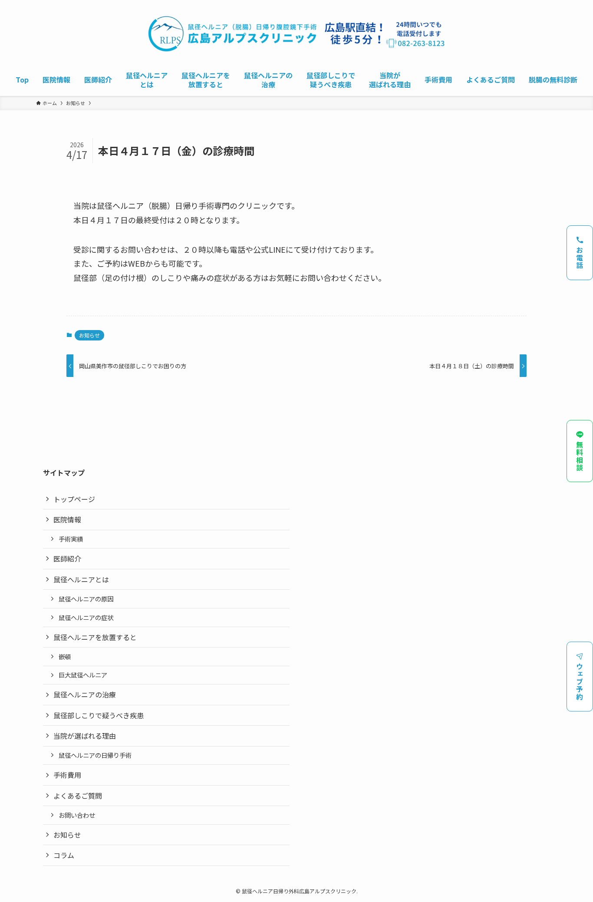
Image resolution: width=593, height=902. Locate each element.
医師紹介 (67, 558)
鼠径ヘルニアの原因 (86, 598)
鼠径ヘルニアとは (81, 579)
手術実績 (71, 538)
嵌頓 (65, 656)
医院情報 (67, 519)
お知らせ (89, 335)
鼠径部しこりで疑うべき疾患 (98, 715)
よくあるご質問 (77, 795)
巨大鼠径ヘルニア (83, 674)
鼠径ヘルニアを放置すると (95, 637)
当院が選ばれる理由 (84, 735)
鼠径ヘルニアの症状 (86, 617)
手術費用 (67, 775)
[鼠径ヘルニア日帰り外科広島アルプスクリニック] (296, 33)
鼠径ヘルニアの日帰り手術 (95, 755)
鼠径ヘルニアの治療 (84, 694)
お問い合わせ (77, 814)
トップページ (74, 499)
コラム (63, 855)
